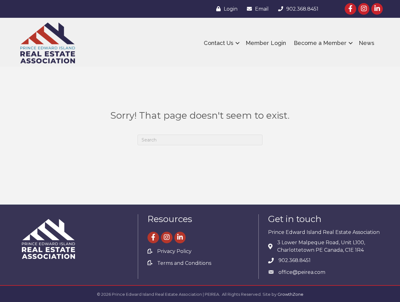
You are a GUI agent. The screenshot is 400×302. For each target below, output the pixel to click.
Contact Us (218, 43)
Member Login (266, 43)
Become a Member (320, 43)
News (366, 43)
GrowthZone (290, 294)
